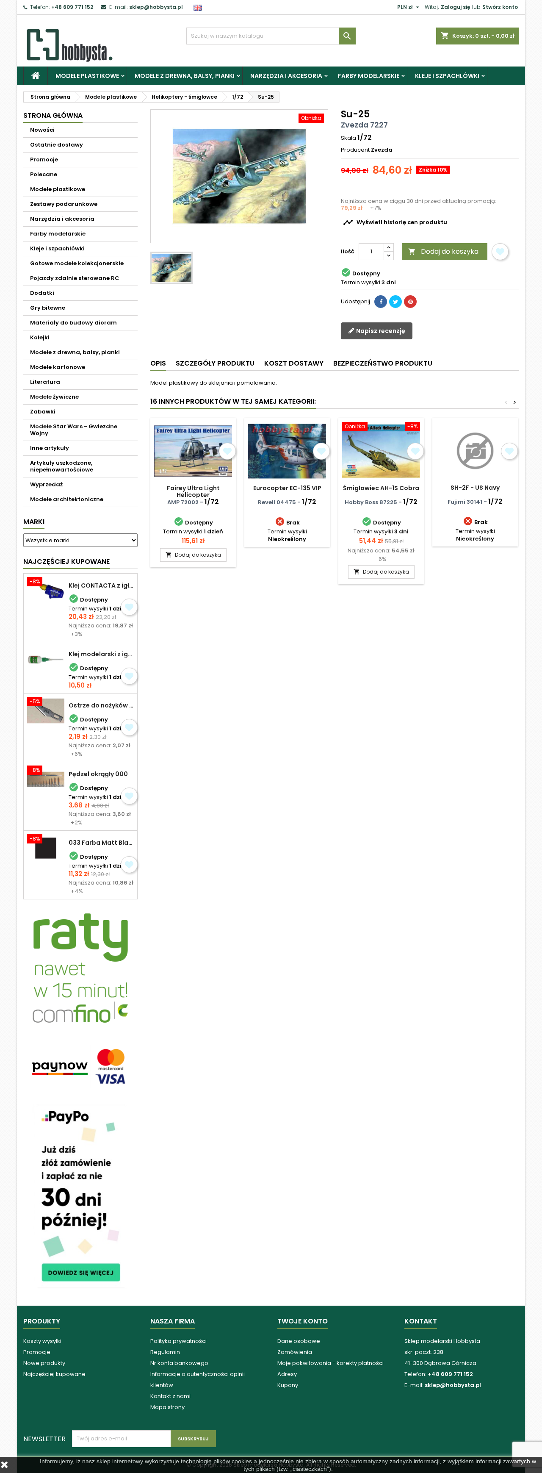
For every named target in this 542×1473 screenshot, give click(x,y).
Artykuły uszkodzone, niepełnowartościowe (61, 466)
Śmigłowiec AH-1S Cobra (381, 488)
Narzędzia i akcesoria (286, 76)
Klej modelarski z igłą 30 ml (101, 654)
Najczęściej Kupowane (66, 561)
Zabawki (42, 412)
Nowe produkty (44, 1363)
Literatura (45, 382)
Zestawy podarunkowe (63, 204)
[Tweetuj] (395, 301)
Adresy (287, 1374)
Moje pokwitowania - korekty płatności (330, 1363)
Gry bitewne (47, 308)
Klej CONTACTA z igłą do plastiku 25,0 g (101, 585)
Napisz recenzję (380, 330)
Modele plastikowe (87, 76)
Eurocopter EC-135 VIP (287, 488)
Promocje (44, 159)
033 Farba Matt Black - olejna (101, 842)
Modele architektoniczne (66, 499)
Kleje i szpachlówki (447, 76)
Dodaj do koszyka (443, 251)
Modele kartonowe (57, 367)
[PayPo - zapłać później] (80, 1196)
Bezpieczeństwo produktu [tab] (382, 363)
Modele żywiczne (54, 397)
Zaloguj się (455, 7)
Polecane (43, 174)
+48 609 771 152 (72, 7)
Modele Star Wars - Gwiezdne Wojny (73, 429)
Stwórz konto (500, 7)
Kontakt (420, 1321)
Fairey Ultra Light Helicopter (193, 491)
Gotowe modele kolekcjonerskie (77, 263)
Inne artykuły (49, 448)
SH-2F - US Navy (475, 487)
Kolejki (40, 337)
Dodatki (42, 293)
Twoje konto (302, 1321)
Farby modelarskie (368, 76)
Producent (355, 150)
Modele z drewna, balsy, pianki (185, 76)
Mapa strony (167, 1407)
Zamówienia (294, 1352)
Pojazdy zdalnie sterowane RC (74, 278)
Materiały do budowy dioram (73, 323)
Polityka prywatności (178, 1341)
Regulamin (165, 1352)
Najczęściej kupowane (54, 1374)
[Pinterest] (410, 301)
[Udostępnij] (380, 301)
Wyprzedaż (46, 484)
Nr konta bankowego (179, 1363)
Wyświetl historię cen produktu (395, 222)
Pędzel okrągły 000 (98, 774)
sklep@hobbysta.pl (156, 7)
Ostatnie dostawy (56, 145)
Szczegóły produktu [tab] (215, 363)
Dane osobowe (298, 1341)
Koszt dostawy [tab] (294, 363)
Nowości (42, 130)
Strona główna (53, 115)
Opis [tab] (158, 363)
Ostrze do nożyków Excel (101, 705)
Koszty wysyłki (42, 1341)
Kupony (287, 1385)
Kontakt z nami (170, 1396)
